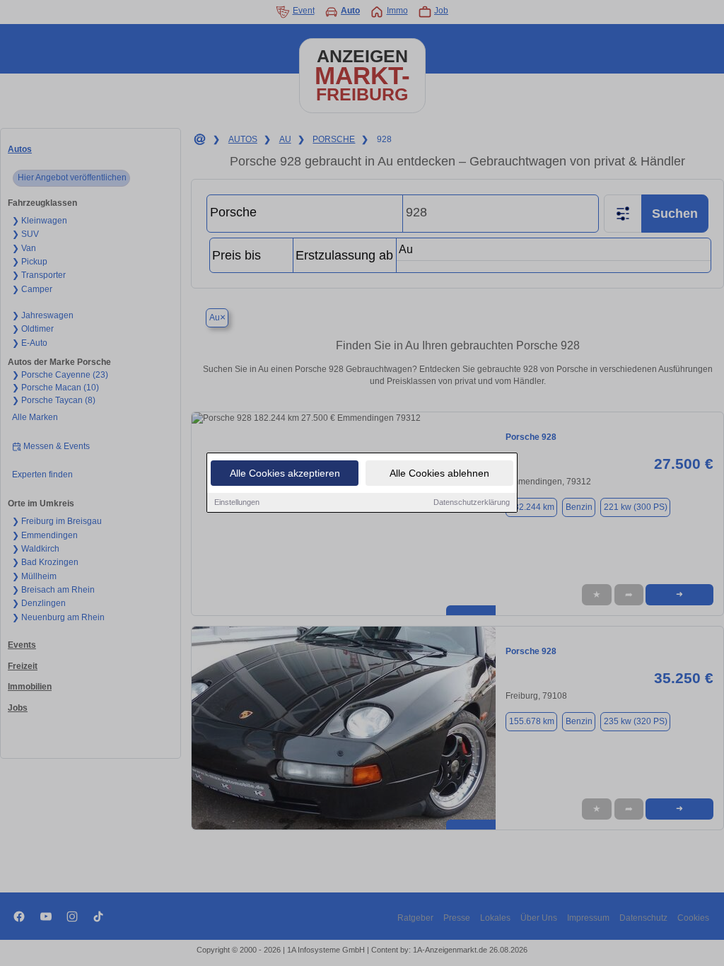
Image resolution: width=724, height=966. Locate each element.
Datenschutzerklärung (471, 502)
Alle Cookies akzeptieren (285, 473)
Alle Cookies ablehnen (439, 473)
